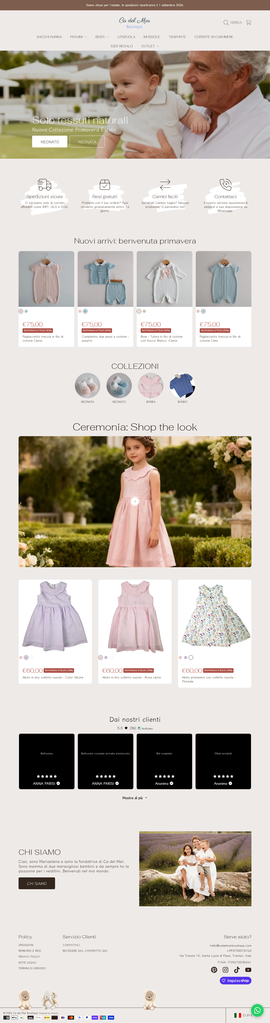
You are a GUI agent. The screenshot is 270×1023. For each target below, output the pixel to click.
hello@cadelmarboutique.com (230, 945)
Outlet (148, 46)
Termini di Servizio (32, 968)
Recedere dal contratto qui (85, 951)
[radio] (21, 311)
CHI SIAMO (37, 883)
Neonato (50, 141)
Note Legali (27, 962)
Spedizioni (26, 945)
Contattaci (71, 945)
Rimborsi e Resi (30, 951)
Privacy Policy (29, 956)
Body (101, 37)
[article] (46, 761)
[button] (234, 22)
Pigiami (77, 37)
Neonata (87, 141)
